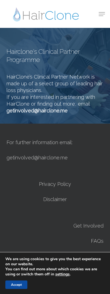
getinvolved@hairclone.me (37, 158)
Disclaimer (55, 199)
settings (62, 274)
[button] (102, 14)
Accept (16, 284)
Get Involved (88, 226)
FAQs (97, 241)
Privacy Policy (55, 184)
